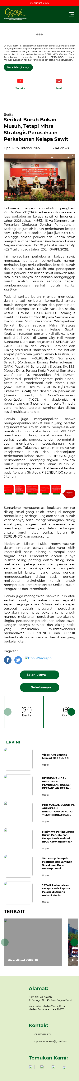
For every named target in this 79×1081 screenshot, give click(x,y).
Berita (26, 715)
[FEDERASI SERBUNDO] (20, 81)
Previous (8, 712)
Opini (66, 715)
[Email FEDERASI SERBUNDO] (58, 81)
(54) (26, 711)
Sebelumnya (40, 687)
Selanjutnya (37, 675)
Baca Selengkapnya (18, 67)
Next (71, 712)
